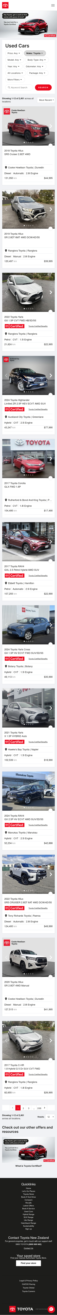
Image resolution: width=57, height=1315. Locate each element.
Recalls (28, 1203)
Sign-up (28, 1229)
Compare (28, 1200)
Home (28, 1188)
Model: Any (15, 59)
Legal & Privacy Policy (28, 1281)
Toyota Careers (28, 1291)
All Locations (16, 73)
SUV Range (28, 1217)
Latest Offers (28, 1206)
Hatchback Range (28, 1223)
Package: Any (37, 73)
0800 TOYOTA (28, 1244)
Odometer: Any (35, 66)
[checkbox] (50, 145)
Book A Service (28, 1208)
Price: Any (14, 53)
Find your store (28, 1263)
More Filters (15, 79)
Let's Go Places (28, 1191)
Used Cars (28, 1211)
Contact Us (28, 1248)
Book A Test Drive (28, 1197)
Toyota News (28, 1194)
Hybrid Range (28, 1214)
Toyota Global (28, 1288)
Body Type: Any (37, 59)
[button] (51, 1309)
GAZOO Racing (28, 1284)
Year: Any (14, 66)
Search (43, 87)
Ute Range (28, 1220)
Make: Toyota (35, 53)
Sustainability (28, 1226)
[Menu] (53, 5)
